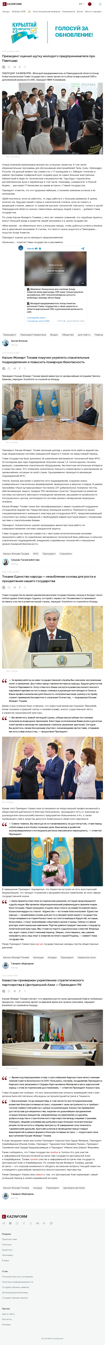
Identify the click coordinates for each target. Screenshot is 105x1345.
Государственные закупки (15, 1298)
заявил (39, 1174)
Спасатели (66, 553)
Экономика (7, 1255)
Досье (80, 11)
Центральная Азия (74, 1188)
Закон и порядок (93, 11)
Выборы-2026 (19, 11)
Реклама (6, 1324)
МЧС (35, 553)
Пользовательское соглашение (17, 1276)
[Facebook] (19, 67)
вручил (39, 944)
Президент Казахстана (33, 334)
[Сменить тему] (91, 4)
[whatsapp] (9, 67)
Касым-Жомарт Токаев (16, 553)
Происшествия (9, 1239)
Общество (68, 334)
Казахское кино (87, 957)
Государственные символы (15, 1287)
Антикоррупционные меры (15, 1292)
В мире (5, 1260)
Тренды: (6, 11)
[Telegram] (14, 67)
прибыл (54, 1152)
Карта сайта (8, 1314)
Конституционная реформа (46, 11)
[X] (25, 67)
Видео (54, 334)
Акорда (52, 957)
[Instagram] (3, 67)
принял (34, 1159)
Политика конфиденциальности (17, 1282)
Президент (9, 334)
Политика (6, 1244)
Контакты (7, 1319)
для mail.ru (84, 334)
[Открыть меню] (100, 4)
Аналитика (7, 1250)
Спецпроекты (68, 11)
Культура (38, 957)
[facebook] (24, 1223)
